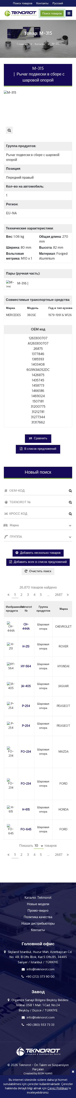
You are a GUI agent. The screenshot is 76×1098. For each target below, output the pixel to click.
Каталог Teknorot (38, 898)
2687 (58, 595)
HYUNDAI (63, 666)
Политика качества (38, 917)
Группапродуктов (43, 609)
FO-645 (26, 829)
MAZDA (64, 751)
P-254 (26, 706)
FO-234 (26, 751)
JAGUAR (63, 686)
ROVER (63, 646)
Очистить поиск (39, 571)
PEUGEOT (63, 706)
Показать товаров (38, 846)
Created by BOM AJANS (38, 1073)
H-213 (25, 646)
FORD (63, 783)
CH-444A (26, 626)
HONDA (64, 809)
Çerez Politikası (57, 1088)
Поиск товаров (52, 13)
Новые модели (38, 904)
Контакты (38, 930)
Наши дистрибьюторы (38, 923)
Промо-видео (38, 910)
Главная (22, 44)
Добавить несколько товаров (40, 553)
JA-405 (26, 686)
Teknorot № (26, 609)
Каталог (40, 44)
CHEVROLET (63, 626)
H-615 (26, 809)
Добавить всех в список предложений (40, 562)
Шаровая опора (43, 626)
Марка (64, 609)
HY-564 (26, 666)
